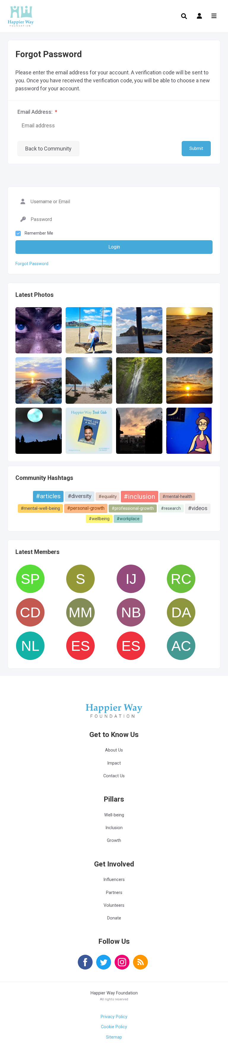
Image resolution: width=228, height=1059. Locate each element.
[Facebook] (85, 966)
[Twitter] (104, 966)
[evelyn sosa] (131, 646)
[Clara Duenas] (30, 612)
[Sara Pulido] (30, 579)
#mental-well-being (40, 508)
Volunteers (114, 905)
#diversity (79, 496)
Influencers (114, 879)
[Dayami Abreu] (181, 612)
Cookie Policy (114, 1026)
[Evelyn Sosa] (80, 646)
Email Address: (37, 112)
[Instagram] (122, 966)
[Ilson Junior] (131, 579)
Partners (114, 892)
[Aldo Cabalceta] (181, 646)
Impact (114, 763)
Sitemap (114, 1037)
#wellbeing (99, 518)
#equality (108, 496)
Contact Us (114, 775)
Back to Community (48, 148)
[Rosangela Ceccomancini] (181, 579)
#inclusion (139, 496)
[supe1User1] (80, 579)
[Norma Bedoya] (131, 612)
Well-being (114, 815)
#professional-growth (133, 508)
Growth (114, 840)
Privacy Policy (114, 1016)
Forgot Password (31, 264)
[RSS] (140, 966)
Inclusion (114, 827)
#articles (48, 496)
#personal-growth (85, 508)
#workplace (128, 518)
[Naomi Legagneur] (30, 646)
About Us (114, 750)
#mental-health (177, 496)
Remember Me (39, 233)
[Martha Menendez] (80, 612)
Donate (114, 918)
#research (171, 508)
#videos (198, 508)
